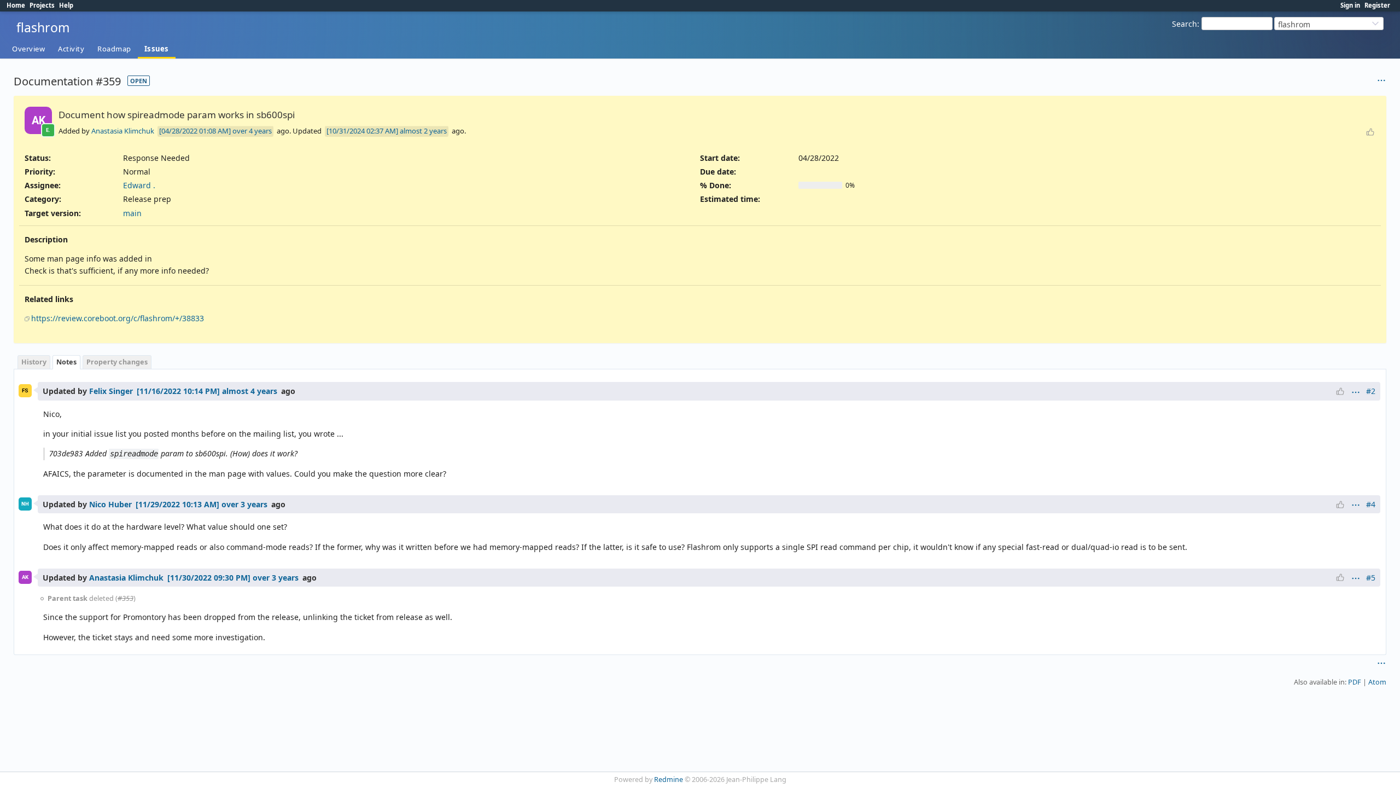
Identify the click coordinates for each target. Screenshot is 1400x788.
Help (66, 5)
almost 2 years (423, 131)
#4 (1370, 504)
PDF (1354, 682)
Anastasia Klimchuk (122, 131)
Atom (1377, 682)
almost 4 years (249, 391)
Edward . (139, 185)
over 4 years (252, 131)
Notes (66, 362)
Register (1377, 5)
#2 (1370, 391)
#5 (1370, 577)
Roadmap (114, 49)
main (132, 213)
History (33, 362)
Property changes (117, 362)
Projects (42, 5)
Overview (28, 49)
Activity (71, 49)
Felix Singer (111, 391)
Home (16, 5)
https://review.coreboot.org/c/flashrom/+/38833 (117, 318)
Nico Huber (110, 504)
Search (1184, 24)
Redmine (668, 779)
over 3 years (244, 504)
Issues (156, 49)
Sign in (1350, 5)
